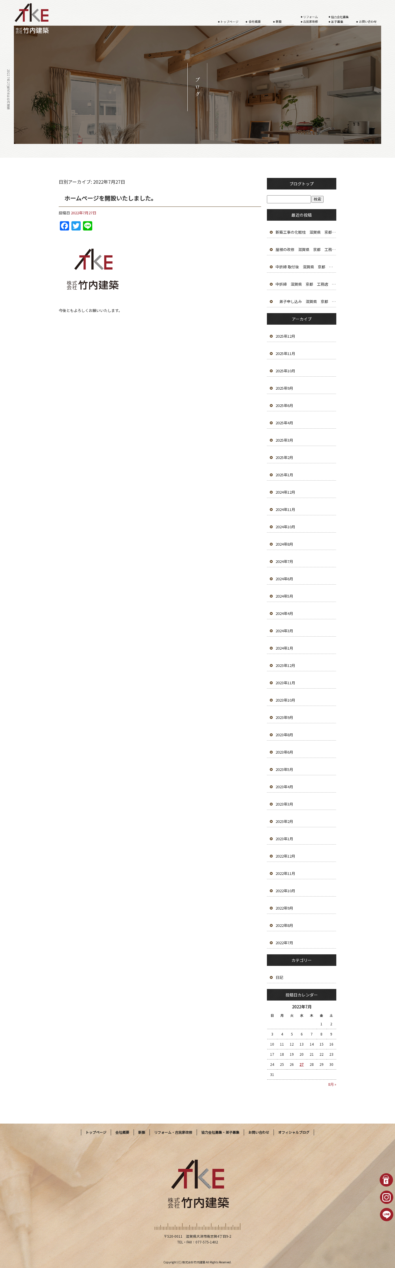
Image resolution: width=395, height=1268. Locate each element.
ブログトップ (301, 184)
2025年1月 (284, 474)
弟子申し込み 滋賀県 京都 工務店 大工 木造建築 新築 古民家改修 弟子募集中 (306, 301)
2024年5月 (284, 596)
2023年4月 (284, 786)
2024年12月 (285, 492)
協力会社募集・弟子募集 (342, 15)
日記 (279, 977)
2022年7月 (284, 942)
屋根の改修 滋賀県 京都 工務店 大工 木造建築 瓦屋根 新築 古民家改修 (306, 249)
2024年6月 (284, 578)
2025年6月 (284, 405)
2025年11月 (285, 353)
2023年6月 (284, 752)
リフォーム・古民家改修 (314, 15)
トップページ (231, 15)
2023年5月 (284, 769)
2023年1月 (284, 838)
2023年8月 (284, 734)
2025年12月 (285, 336)
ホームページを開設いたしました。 (110, 198)
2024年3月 (284, 630)
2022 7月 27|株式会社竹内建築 (8, 89)
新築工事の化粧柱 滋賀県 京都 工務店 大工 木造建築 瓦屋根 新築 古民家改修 (306, 232)
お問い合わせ (369, 15)
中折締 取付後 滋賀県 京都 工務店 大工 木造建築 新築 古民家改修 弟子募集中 (306, 266)
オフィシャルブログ (293, 1132)
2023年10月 (285, 700)
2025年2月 (284, 457)
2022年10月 (285, 890)
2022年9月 (284, 908)
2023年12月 (285, 665)
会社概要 (259, 15)
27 (302, 1064)
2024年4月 (284, 613)
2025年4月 (284, 422)
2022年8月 (284, 925)
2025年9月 (284, 388)
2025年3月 (284, 440)
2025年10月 (285, 370)
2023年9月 (284, 717)
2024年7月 (284, 561)
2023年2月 (284, 821)
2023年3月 (284, 804)
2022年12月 (285, 856)
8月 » (332, 1084)
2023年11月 (285, 682)
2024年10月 (285, 526)
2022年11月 (285, 873)
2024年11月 (285, 509)
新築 (287, 15)
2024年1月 (284, 648)
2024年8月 (284, 544)
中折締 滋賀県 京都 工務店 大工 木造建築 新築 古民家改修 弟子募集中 (306, 284)
